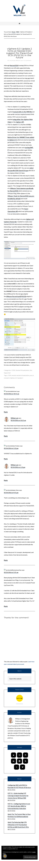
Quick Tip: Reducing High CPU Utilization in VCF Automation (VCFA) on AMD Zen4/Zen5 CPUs (18, 824)
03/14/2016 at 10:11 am (11, 394)
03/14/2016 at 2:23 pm (18, 467)
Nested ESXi (14, 65)
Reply (6, 412)
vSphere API (20, 122)
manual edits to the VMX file (22, 112)
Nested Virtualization (22, 370)
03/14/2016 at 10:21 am (18, 420)
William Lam (14, 418)
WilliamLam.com (19, 10)
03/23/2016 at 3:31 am (11, 572)
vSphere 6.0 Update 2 (16, 378)
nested (14, 375)
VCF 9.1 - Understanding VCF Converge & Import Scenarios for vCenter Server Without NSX (18, 795)
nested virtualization (23, 375)
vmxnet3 (6, 378)
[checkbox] (5, 856)
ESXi (13, 370)
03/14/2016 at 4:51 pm (11, 492)
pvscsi (32, 375)
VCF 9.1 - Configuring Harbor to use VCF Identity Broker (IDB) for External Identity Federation (19, 806)
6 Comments (27, 60)
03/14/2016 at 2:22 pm (11, 448)
